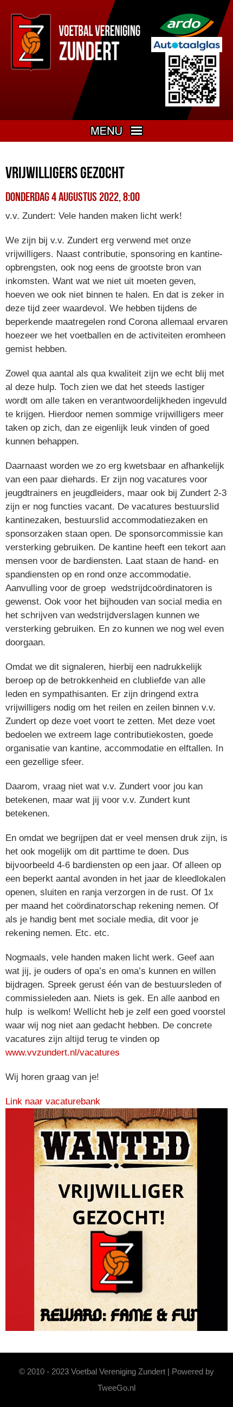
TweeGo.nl (116, 1387)
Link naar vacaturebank (52, 1101)
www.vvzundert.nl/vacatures (62, 1052)
